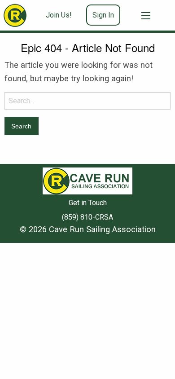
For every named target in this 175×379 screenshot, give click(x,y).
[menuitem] (62, 15)
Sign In (103, 15)
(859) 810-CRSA (87, 217)
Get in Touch (88, 202)
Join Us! (59, 15)
